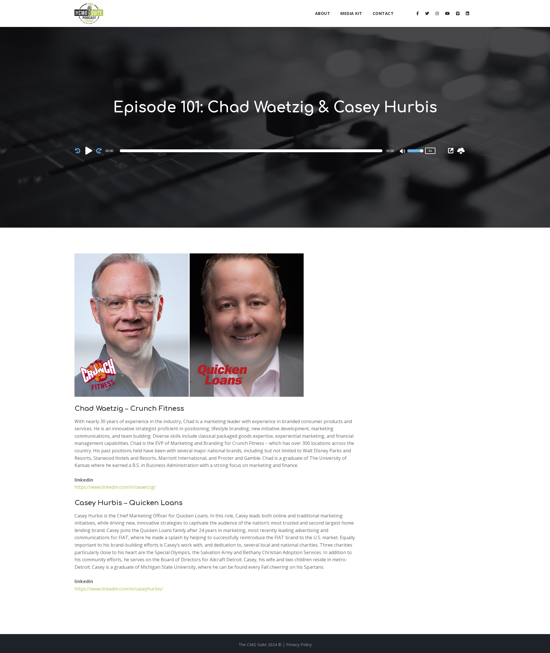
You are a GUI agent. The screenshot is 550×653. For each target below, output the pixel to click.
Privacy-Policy (299, 644)
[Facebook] (417, 13)
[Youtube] (447, 13)
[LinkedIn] (467, 13)
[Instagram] (437, 13)
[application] (252, 151)
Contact (383, 13)
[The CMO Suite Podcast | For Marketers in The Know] (88, 13)
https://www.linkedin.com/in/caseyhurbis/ (118, 589)
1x (430, 150)
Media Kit (351, 13)
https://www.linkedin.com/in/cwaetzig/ (115, 487)
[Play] (89, 150)
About (322, 13)
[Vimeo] (458, 13)
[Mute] (403, 152)
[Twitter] (427, 13)
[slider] (415, 154)
